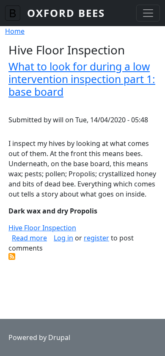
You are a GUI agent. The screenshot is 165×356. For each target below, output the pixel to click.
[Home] (16, 13)
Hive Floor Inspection (42, 227)
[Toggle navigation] (148, 13)
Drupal (59, 337)
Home (15, 31)
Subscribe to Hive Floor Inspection (11, 256)
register (96, 238)
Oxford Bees (66, 13)
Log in (63, 238)
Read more (29, 238)
